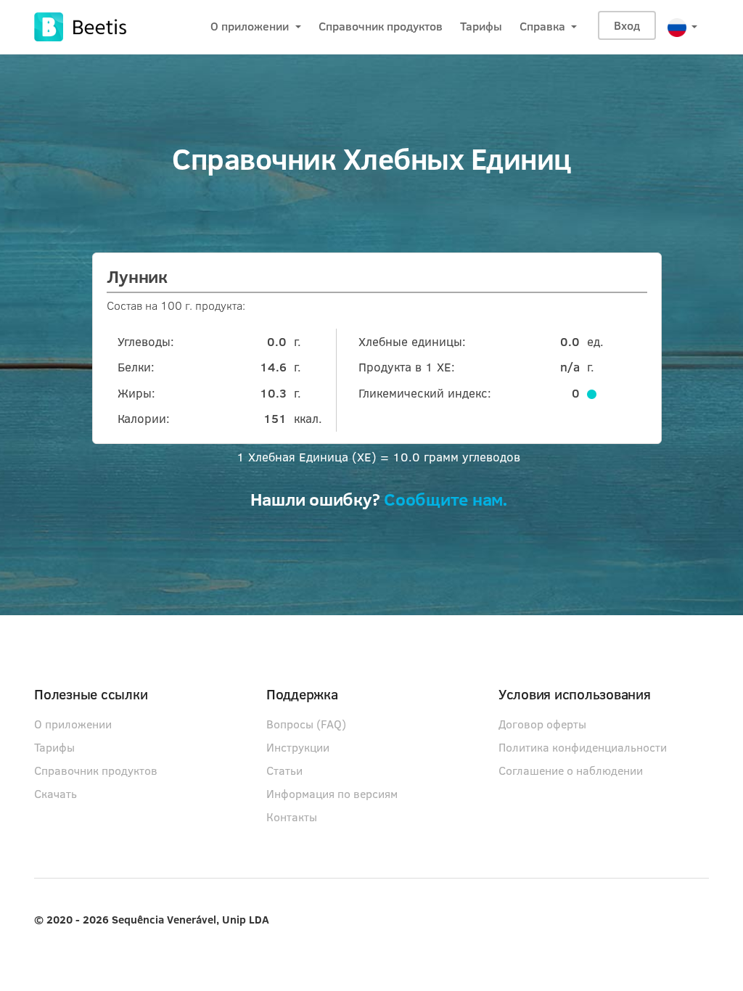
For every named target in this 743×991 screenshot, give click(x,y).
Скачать (55, 793)
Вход (627, 25)
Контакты (291, 816)
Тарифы (481, 25)
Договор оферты (542, 723)
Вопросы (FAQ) (306, 723)
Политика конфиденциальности (582, 746)
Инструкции (297, 746)
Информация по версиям (332, 793)
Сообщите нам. (445, 501)
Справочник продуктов (381, 25)
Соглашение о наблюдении (570, 770)
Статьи (284, 770)
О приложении (251, 25)
